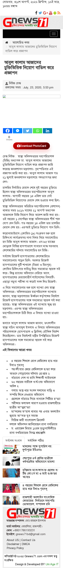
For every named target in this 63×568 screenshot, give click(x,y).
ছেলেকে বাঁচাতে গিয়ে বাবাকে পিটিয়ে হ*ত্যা (35, 399)
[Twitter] (27, 130)
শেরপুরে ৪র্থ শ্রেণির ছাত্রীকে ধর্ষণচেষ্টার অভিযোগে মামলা (39, 460)
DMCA (26, 544)
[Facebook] (7, 130)
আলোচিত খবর (20, 42)
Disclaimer (13, 544)
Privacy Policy (15, 548)
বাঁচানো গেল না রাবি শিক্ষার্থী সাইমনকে (33, 378)
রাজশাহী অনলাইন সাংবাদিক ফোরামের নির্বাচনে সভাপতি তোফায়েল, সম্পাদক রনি (39, 500)
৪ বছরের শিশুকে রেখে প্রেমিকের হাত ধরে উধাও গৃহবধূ (40, 487)
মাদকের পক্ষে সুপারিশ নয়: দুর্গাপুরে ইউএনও (37, 448)
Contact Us (28, 540)
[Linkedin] (47, 130)
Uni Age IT (52, 564)
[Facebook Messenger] (17, 130)
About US (13, 540)
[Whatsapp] (37, 130)
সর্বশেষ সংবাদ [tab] (13, 440)
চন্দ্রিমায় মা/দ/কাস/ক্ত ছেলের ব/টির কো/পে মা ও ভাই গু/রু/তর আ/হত (40, 473)
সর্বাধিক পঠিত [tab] (36, 440)
